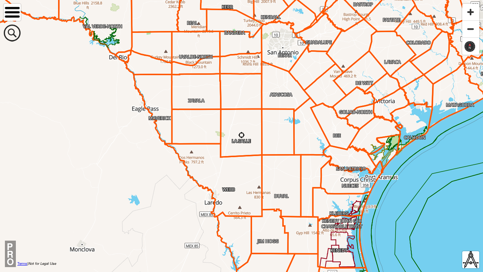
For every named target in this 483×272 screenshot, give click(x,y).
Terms (22, 263)
